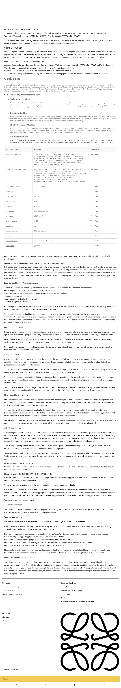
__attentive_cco (40, 173)
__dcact (74, 173)
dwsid (43, 175)
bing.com (9, 196)
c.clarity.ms (10, 211)
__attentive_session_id (69, 175)
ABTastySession (40, 157)
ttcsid (81, 159)
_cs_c (73, 161)
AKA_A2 (64, 165)
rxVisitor (83, 181)
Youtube (6, 621)
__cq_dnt (57, 179)
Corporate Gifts (7, 590)
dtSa (84, 169)
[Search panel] (45, 685)
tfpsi (41, 163)
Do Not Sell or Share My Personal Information (77, 602)
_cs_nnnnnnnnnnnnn (56, 161)
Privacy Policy (65, 587)
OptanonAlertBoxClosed (72, 163)
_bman (65, 177)
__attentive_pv (75, 169)
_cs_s (67, 161)
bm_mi (37, 165)
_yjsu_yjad (38, 161)
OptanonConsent (53, 165)
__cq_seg (53, 155)
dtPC (60, 155)
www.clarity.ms (11, 221)
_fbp (59, 159)
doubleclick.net (11, 231)
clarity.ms (9, 206)
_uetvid (46, 155)
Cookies (63, 598)
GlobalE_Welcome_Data (43, 179)
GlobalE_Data (67, 179)
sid (70, 177)
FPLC (45, 161)
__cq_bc (50, 157)
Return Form (65, 594)
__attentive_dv (52, 173)
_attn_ (45, 171)
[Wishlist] (75, 685)
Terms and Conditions (68, 583)
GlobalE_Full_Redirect (62, 181)
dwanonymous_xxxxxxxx (43, 181)
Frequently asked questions (12, 594)
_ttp (45, 163)
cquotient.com (11, 226)
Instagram (7, 617)
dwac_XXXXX (64, 173)
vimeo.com (10, 236)
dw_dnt (37, 175)
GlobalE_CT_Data (41, 177)
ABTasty (66, 155)
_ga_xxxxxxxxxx (78, 157)
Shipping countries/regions (12, 587)
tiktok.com (10, 191)
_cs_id (68, 159)
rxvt (56, 157)
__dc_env (82, 173)
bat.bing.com (11, 201)
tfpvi (63, 159)
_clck (36, 163)
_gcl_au (79, 161)
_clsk (73, 155)
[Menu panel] (16, 685)
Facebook (7, 613)
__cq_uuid (38, 155)
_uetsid (75, 159)
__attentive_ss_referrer (69, 171)
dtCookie (67, 157)
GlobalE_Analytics (55, 177)
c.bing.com (10, 216)
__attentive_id (54, 171)
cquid (41, 169)
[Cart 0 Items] (104, 685)
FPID (61, 157)
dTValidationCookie (41, 159)
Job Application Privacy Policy (71, 590)
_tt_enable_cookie (55, 163)
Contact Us (6, 583)
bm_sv (43, 165)
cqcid (47, 169)
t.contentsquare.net (13, 186)
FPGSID (53, 159)
